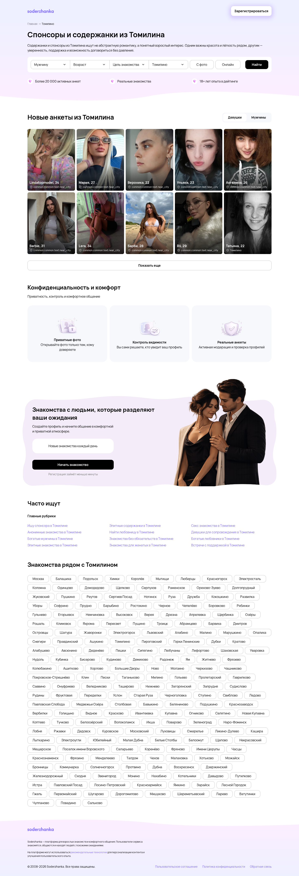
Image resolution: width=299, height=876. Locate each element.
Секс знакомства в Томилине (213, 525)
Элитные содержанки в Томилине (135, 525)
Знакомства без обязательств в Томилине (141, 538)
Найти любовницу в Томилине (131, 532)
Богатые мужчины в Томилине (50, 538)
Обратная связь (261, 866)
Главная (32, 24)
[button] (38, 578)
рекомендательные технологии (89, 852)
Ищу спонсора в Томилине (47, 525)
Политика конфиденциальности (223, 866)
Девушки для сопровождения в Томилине (222, 532)
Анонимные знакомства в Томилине (54, 532)
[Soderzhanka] (40, 11)
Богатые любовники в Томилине (215, 538)
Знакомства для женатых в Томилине (137, 545)
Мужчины (258, 117)
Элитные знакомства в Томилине (52, 545)
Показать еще (149, 265)
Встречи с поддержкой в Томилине (217, 545)
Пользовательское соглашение (176, 866)
